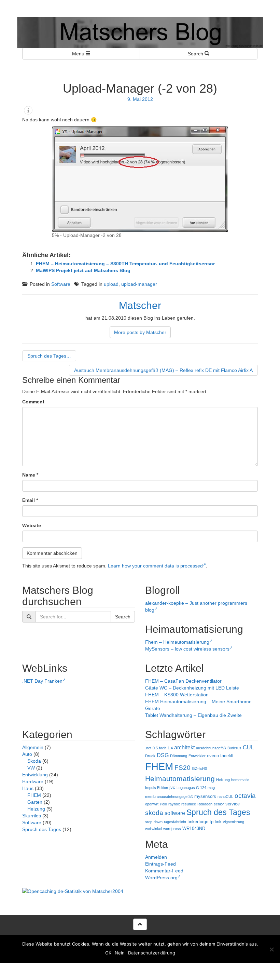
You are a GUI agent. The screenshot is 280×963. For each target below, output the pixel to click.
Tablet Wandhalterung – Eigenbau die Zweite (193, 715)
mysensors (205, 796)
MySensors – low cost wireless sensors (187, 649)
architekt (184, 747)
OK (108, 952)
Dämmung (178, 756)
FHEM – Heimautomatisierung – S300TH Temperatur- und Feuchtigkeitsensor (125, 263)
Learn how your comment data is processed (155, 566)
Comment (33, 401)
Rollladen (204, 804)
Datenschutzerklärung (151, 952)
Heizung (36, 809)
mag (211, 788)
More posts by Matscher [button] (140, 332)
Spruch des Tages (41, 829)
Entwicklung (35, 774)
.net (148, 748)
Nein (120, 952)
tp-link (216, 821)
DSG (163, 755)
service (232, 803)
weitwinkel (153, 829)
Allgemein (32, 747)
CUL (248, 747)
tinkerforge (197, 821)
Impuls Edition (156, 788)
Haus (27, 788)
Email (30, 500)
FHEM (34, 795)
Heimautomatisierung (180, 779)
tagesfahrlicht (175, 822)
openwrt (151, 804)
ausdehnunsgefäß (211, 748)
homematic (240, 780)
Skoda (34, 761)
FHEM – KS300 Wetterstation (177, 694)
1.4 (170, 748)
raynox (174, 804)
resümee (188, 804)
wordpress (172, 829)
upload (111, 284)
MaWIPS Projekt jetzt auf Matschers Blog (83, 270)
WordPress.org (161, 877)
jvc (172, 787)
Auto (27, 754)
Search (196, 53)
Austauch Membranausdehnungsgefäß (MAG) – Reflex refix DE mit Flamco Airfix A (163, 370)
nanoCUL (225, 796)
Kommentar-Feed (164, 870)
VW (31, 768)
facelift (227, 755)
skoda (154, 812)
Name (30, 475)
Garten (34, 802)
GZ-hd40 (199, 768)
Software (60, 284)
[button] (28, 110)
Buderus (234, 748)
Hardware (32, 781)
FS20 (182, 767)
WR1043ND (193, 828)
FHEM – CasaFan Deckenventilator (183, 681)
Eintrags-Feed (160, 864)
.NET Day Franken (42, 681)
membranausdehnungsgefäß (169, 796)
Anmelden (156, 857)
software (175, 813)
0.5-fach (159, 748)
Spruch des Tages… (49, 356)
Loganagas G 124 (191, 788)
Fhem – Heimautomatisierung (177, 642)
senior (219, 804)
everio (213, 755)
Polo (163, 804)
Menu (79, 53)
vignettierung (233, 822)
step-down (154, 822)
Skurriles (31, 815)
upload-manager (139, 284)
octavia (245, 795)
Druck (150, 756)
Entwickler (197, 756)
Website (31, 525)
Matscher (140, 305)
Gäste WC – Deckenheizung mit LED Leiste (192, 688)
